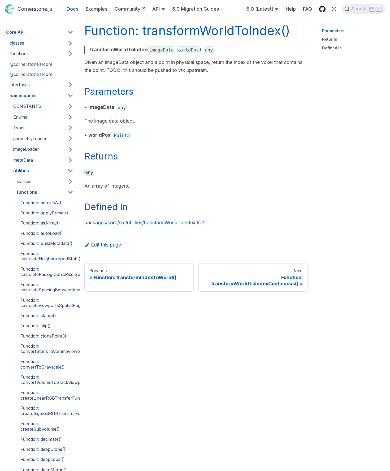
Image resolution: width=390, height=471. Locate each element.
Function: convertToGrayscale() (42, 364)
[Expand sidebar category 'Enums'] (70, 117)
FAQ (307, 9)
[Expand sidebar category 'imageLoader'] (70, 149)
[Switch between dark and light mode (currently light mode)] (334, 9)
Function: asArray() (40, 223)
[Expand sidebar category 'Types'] (70, 128)
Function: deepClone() (43, 449)
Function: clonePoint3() (44, 336)
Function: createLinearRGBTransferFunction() (48, 395)
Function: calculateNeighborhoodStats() (48, 256)
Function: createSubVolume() (40, 426)
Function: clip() (35, 325)
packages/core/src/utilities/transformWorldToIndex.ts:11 (145, 222)
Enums (20, 117)
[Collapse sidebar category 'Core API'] (70, 32)
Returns (329, 39)
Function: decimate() (41, 439)
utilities (21, 170)
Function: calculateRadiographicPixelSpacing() (48, 271)
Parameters (333, 30)
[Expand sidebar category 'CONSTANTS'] (70, 106)
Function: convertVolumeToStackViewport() (48, 379)
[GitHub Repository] (322, 9)
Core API (15, 32)
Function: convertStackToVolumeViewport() (48, 348)
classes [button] (17, 43)
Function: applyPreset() (44, 212)
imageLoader (26, 149)
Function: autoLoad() (41, 233)
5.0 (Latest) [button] (260, 9)
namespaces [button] (23, 95)
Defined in (332, 48)
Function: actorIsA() (40, 202)
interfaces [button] (20, 84)
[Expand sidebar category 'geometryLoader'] (70, 138)
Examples (96, 9)
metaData (23, 160)
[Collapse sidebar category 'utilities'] (70, 171)
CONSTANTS (27, 106)
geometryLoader (30, 138)
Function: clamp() (38, 315)
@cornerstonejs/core (31, 64)
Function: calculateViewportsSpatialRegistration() (48, 302)
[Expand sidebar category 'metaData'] (70, 160)
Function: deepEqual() (42, 459)
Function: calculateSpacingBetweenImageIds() (48, 287)
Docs (73, 9)
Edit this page (106, 245)
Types (19, 127)
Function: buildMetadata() (46, 243)
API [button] (156, 9)
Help (291, 9)
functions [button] (19, 53)
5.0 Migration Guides (195, 9)
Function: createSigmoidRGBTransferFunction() (48, 410)
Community (127, 9)
